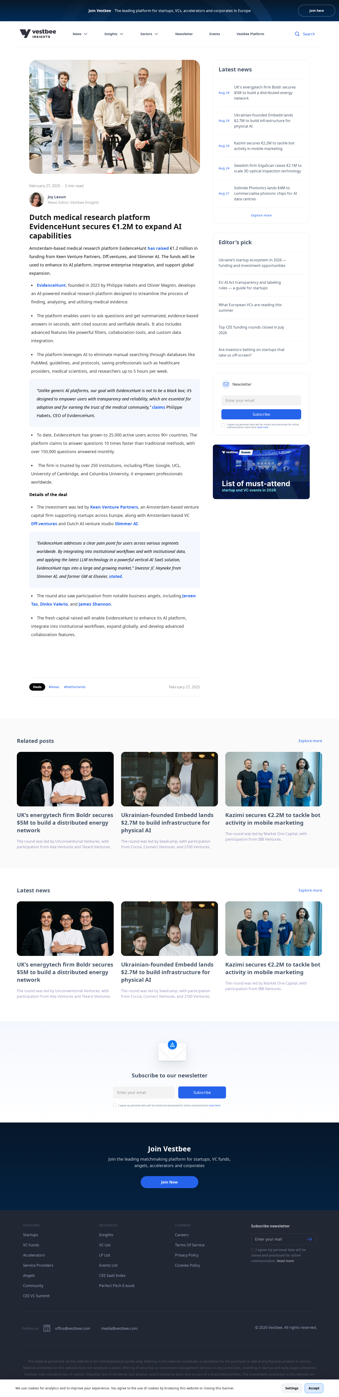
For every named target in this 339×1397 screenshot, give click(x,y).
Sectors (146, 34)
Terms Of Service (190, 1245)
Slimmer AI (126, 523)
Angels (29, 1275)
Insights (110, 34)
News (77, 34)
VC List (105, 1245)
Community (33, 1285)
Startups (30, 1234)
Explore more (261, 215)
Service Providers (38, 1265)
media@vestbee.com (119, 1328)
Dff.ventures (44, 523)
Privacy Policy (187, 1255)
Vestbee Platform (250, 34)
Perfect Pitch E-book (117, 1285)
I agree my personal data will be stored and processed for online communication (169, 1105)
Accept (314, 1388)
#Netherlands (75, 687)
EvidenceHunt (51, 285)
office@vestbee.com (72, 1328)
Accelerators (34, 1255)
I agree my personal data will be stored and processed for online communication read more (263, 426)
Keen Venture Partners (114, 507)
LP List (104, 1255)
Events (214, 34)
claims (158, 407)
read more (262, 427)
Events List (108, 1265)
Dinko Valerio (54, 604)
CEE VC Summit (36, 1295)
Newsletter (184, 34)
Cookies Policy (187, 1265)
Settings (291, 1388)
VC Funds (31, 1245)
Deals (37, 687)
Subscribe (202, 1092)
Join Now (169, 1182)
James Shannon (95, 604)
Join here (316, 10)
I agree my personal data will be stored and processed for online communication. (278, 1255)
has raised (158, 248)
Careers (182, 1234)
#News (54, 687)
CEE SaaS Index (112, 1275)
